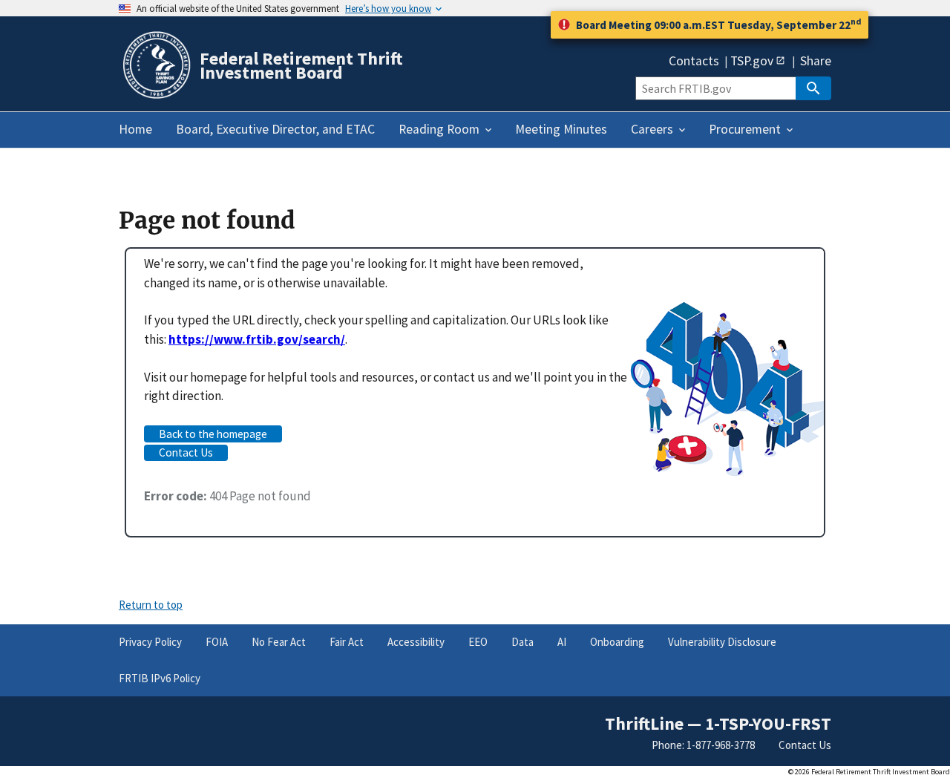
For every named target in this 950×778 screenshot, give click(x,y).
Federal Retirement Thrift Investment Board (301, 65)
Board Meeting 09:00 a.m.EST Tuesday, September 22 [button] (718, 24)
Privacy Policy (150, 642)
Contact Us (186, 452)
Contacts (694, 62)
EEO (478, 642)
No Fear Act (279, 642)
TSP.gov (751, 60)
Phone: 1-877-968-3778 (703, 745)
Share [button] (815, 62)
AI (561, 642)
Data (522, 642)
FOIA (217, 642)
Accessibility (416, 642)
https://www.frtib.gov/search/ (256, 339)
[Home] (156, 96)
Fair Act (347, 642)
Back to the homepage (213, 434)
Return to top (151, 605)
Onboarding (617, 642)
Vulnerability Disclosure (722, 642)
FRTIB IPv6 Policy (159, 678)
